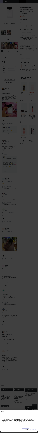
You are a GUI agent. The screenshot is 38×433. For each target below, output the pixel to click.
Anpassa (25, 429)
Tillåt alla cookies (33, 429)
